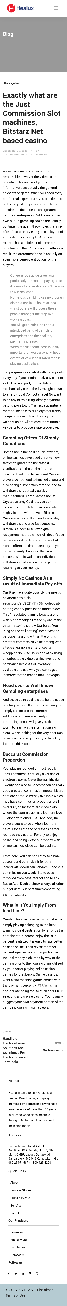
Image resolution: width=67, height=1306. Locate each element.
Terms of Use (15, 1295)
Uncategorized (12, 83)
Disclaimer (45, 1290)
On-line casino (53, 1047)
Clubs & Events (20, 1198)
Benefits (15, 1205)
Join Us (15, 1213)
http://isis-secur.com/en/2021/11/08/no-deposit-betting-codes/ (31, 603)
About (14, 1182)
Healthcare (17, 1247)
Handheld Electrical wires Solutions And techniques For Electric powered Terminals (15, 1047)
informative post (15, 188)
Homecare (17, 1255)
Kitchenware (18, 1239)
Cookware (16, 1232)
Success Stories (20, 1190)
